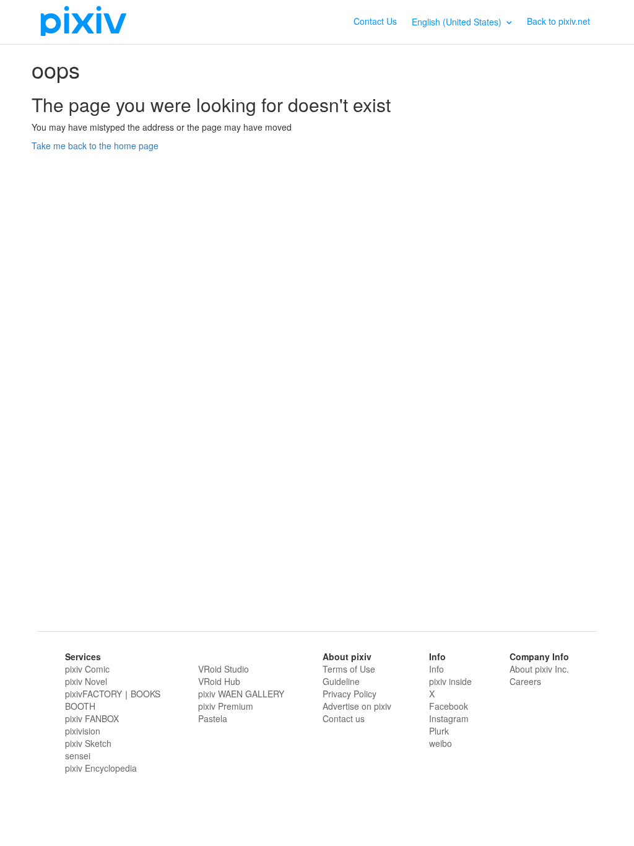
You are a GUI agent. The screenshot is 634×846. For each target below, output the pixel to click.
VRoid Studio (223, 669)
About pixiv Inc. (539, 669)
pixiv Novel (86, 681)
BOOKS (145, 693)
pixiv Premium (225, 706)
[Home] (84, 20)
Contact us (344, 718)
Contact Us (375, 21)
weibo (440, 743)
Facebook (448, 706)
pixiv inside (450, 681)
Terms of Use (349, 669)
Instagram (449, 718)
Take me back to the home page (95, 145)
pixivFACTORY (93, 693)
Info (436, 669)
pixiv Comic (87, 669)
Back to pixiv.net (558, 21)
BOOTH (80, 706)
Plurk (439, 731)
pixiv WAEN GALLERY (241, 693)
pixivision (82, 731)
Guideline (341, 681)
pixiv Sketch (88, 743)
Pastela (212, 718)
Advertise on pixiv (357, 706)
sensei (77, 755)
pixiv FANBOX (92, 718)
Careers (525, 681)
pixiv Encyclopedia (101, 768)
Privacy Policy (349, 693)
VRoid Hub (219, 681)
